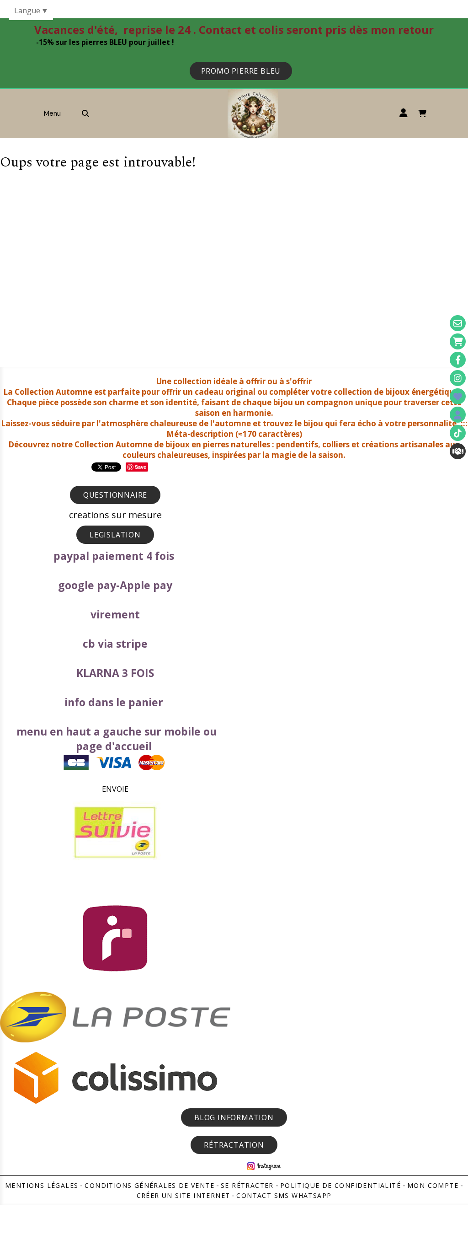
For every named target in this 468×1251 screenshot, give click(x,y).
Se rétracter (247, 1185)
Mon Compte (432, 1185)
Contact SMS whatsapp (283, 1195)
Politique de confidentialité (340, 1185)
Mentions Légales (41, 1185)
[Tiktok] (458, 433)
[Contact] (458, 323)
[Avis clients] (458, 396)
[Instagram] (458, 378)
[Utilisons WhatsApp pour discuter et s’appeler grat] (458, 451)
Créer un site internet (183, 1195)
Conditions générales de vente (149, 1185)
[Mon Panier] (458, 341)
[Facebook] (458, 360)
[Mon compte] (458, 415)
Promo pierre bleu (241, 71)
